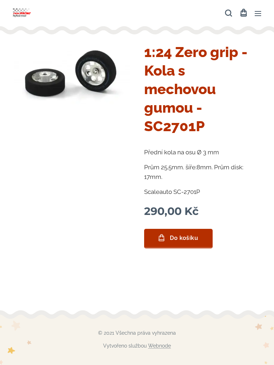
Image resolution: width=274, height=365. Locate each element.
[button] (228, 13)
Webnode (159, 346)
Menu (258, 13)
